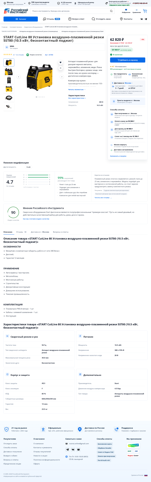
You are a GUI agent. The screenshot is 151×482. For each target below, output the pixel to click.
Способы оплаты (10, 447)
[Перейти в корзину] (144, 11)
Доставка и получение (13, 451)
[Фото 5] (8, 98)
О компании (38, 443)
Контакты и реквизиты (42, 447)
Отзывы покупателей (42, 451)
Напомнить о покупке (118, 156)
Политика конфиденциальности (46, 460)
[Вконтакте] (141, 19)
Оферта (36, 464)
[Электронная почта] (78, 449)
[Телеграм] (145, 19)
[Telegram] (67, 449)
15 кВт (28, 167)
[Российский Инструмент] (16, 11)
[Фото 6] (8, 106)
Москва (10, 2)
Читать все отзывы (103, 198)
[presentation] (21, 232)
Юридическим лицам (12, 464)
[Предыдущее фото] (18, 77)
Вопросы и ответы (11, 460)
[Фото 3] (8, 80)
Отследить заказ (10, 443)
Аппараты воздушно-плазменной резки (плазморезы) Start (82, 31)
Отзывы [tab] (21, 232)
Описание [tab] (7, 232)
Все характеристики (76, 98)
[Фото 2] (8, 71)
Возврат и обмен (10, 456)
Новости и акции (40, 456)
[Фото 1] (8, 62)
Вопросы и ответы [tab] (60, 232)
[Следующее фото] (62, 77)
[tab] (40, 231)
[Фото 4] (8, 89)
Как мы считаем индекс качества (36, 219)
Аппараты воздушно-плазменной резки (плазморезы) (38, 31)
